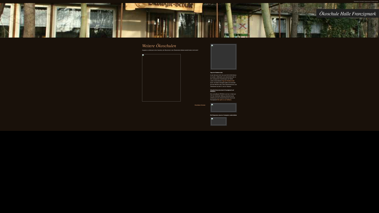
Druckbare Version (200, 105)
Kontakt (362, 1)
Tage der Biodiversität (228, 81)
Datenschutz (374, 1)
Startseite (356, 1)
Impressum (368, 1)
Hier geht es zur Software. (224, 99)
